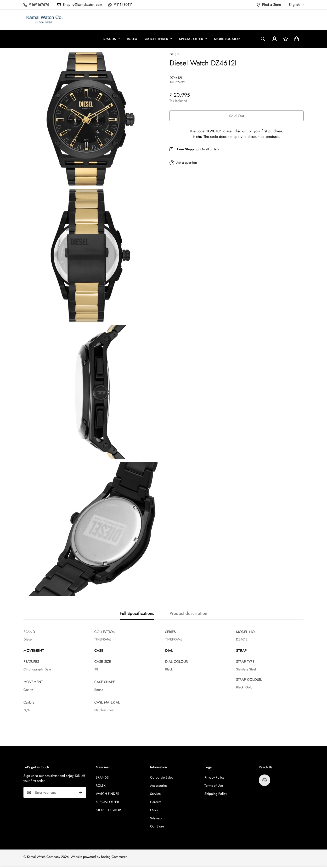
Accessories (158, 785)
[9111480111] (264, 780)
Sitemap (156, 818)
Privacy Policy (214, 777)
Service (155, 793)
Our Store (157, 826)
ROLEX (132, 38)
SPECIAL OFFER (191, 38)
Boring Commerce (114, 856)
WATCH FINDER (156, 38)
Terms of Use (213, 785)
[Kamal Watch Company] (44, 20)
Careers (155, 801)
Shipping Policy (215, 793)
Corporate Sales (161, 777)
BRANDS (109, 38)
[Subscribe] (80, 792)
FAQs (154, 810)
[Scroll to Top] (317, 840)
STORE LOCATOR (227, 38)
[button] (296, 38)
